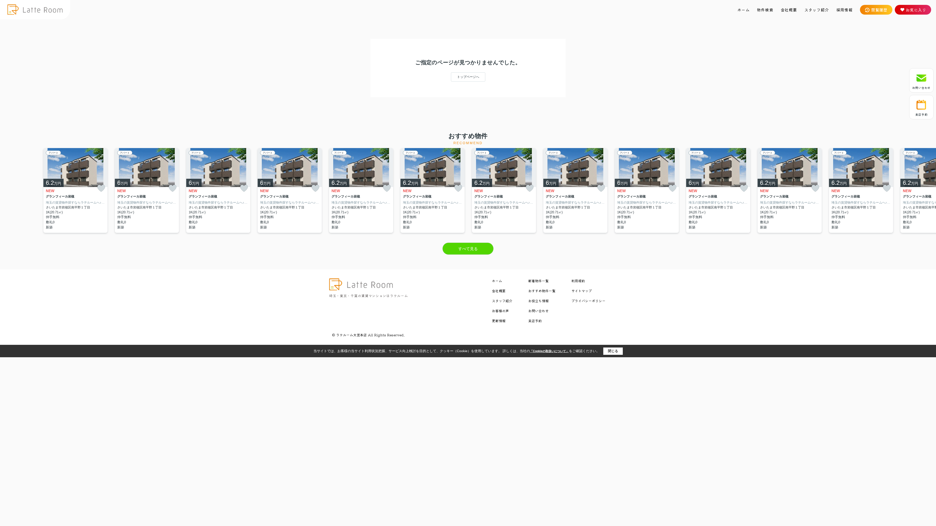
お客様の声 (500, 310)
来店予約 (921, 114)
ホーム (743, 10)
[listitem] (361, 190)
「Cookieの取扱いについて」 (549, 351)
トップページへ (468, 77)
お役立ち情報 (538, 300)
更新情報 (499, 320)
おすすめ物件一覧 (542, 290)
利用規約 (578, 280)
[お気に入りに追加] (101, 188)
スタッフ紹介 (816, 10)
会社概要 (789, 10)
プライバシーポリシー (588, 300)
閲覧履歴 (879, 10)
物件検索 (765, 10)
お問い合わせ (921, 87)
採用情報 (844, 10)
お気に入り (916, 10)
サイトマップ (581, 290)
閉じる (613, 351)
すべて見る (468, 249)
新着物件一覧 (538, 280)
